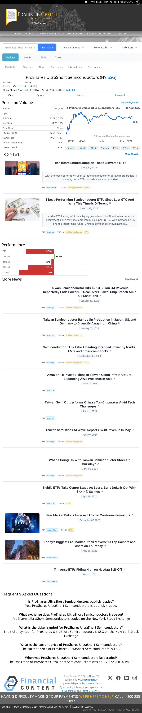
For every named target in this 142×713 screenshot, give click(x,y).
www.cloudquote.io (88, 679)
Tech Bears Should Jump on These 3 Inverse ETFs (89, 163)
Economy (78, 188)
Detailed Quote (129, 102)
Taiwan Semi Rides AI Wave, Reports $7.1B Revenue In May (90, 430)
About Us (29, 33)
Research (120, 95)
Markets (10, 57)
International (75, 67)
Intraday (70, 148)
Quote (40, 95)
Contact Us (121, 33)
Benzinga (50, 232)
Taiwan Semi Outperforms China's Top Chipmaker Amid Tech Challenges (90, 404)
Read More (131, 279)
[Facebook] (118, 683)
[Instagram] (134, 683)
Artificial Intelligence (74, 232)
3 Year (126, 148)
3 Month (105, 148)
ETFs (43, 57)
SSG (111, 77)
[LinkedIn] (126, 683)
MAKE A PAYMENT (75, 33)
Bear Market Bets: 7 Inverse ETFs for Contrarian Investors (90, 515)
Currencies (57, 67)
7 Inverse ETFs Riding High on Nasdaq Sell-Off (89, 569)
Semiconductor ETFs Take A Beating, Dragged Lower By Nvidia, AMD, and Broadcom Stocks (89, 349)
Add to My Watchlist (65, 90)
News (42, 67)
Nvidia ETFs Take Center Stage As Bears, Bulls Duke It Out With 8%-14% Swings (89, 489)
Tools (58, 57)
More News (131, 154)
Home (18, 33)
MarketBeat (51, 188)
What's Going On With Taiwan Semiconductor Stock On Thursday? (90, 462)
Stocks (28, 57)
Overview (28, 67)
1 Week (82, 148)
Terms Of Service (91, 690)
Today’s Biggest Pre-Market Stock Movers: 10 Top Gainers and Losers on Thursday (90, 544)
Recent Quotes (71, 47)
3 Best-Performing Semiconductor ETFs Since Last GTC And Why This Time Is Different (89, 201)
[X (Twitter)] (110, 683)
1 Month (93, 148)
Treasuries (94, 67)
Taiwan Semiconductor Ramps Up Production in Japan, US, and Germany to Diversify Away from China (89, 321)
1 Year (116, 148)
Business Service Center (99, 33)
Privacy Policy (69, 690)
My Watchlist (101, 47)
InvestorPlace (52, 530)
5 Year (136, 148)
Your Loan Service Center (50, 33)
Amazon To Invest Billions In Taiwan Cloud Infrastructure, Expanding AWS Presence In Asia (89, 377)
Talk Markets (52, 581)
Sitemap (136, 709)
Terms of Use (123, 709)
